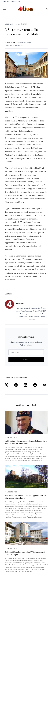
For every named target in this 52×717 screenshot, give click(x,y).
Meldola (9, 24)
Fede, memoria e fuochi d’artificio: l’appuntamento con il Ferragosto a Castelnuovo (26, 496)
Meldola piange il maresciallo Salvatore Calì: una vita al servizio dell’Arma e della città (26, 442)
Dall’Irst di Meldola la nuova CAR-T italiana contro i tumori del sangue (25, 553)
